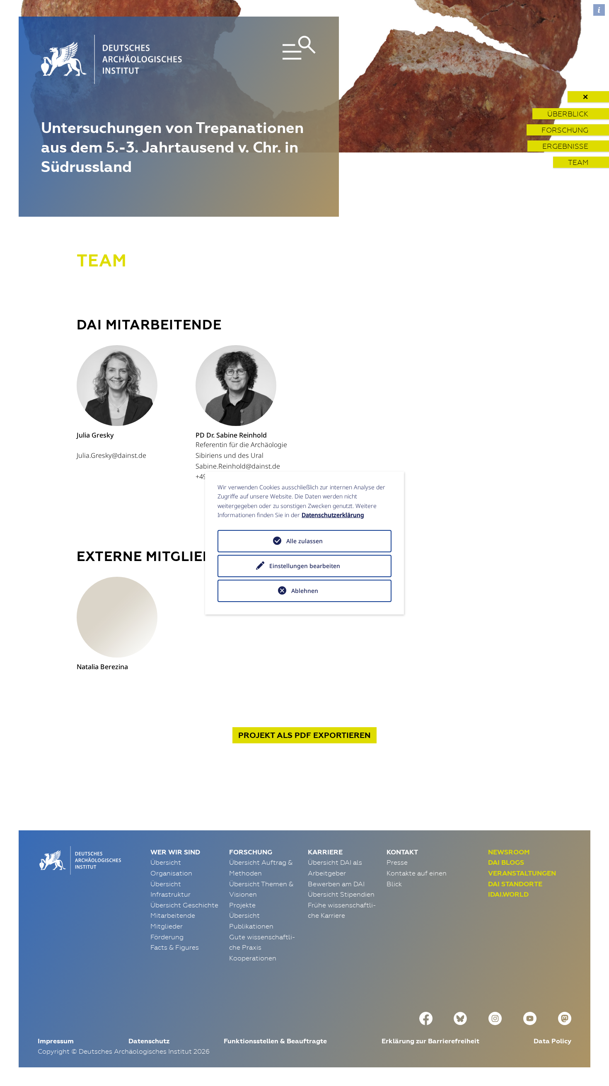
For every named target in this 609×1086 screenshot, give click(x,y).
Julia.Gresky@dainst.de (111, 455)
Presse (397, 862)
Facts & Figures (174, 947)
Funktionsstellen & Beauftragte (275, 1041)
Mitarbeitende (172, 915)
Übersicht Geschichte (184, 905)
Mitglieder (166, 926)
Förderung (167, 937)
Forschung (564, 130)
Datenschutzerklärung (333, 515)
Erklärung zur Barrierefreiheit (430, 1041)
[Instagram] (495, 1017)
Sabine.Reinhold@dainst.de (238, 466)
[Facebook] (426, 1017)
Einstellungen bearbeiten (304, 566)
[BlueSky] (460, 1017)
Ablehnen (304, 591)
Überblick (567, 114)
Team (578, 162)
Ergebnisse (565, 146)
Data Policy (552, 1041)
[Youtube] (529, 1017)
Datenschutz (148, 1041)
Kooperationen (252, 958)
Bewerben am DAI (336, 884)
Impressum (56, 1041)
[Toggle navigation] (272, 59)
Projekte (242, 905)
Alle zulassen (304, 541)
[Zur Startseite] (79, 859)
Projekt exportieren (304, 735)
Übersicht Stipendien (341, 894)
